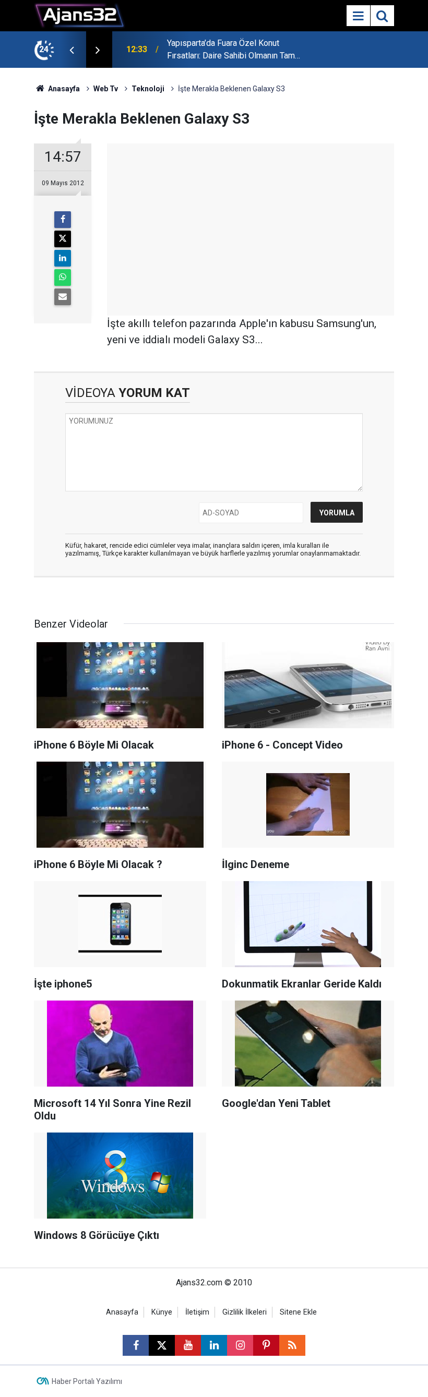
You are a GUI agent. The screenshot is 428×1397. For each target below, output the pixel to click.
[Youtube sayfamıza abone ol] (188, 1345)
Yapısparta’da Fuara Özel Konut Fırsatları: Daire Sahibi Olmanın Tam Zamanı (231, 50)
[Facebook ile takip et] (136, 1345)
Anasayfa (63, 89)
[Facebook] (62, 219)
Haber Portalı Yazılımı (87, 1381)
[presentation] (71, 49)
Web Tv (105, 89)
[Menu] (358, 16)
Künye (161, 1312)
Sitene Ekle (298, 1312)
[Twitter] (62, 239)
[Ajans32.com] (79, 15)
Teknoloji (148, 89)
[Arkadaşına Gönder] (62, 296)
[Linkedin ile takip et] (214, 1345)
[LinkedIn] (62, 258)
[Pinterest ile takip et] (266, 1345)
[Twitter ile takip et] (162, 1345)
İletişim (197, 1312)
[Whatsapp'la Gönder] (62, 277)
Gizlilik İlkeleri (244, 1312)
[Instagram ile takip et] (240, 1345)
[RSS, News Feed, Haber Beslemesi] (292, 1345)
